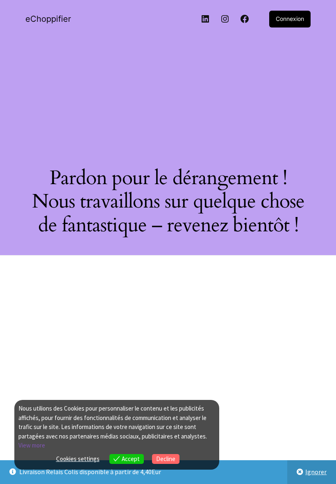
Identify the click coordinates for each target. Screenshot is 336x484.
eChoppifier (48, 19)
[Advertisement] (168, 94)
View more (31, 445)
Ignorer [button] (316, 472)
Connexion (290, 18)
